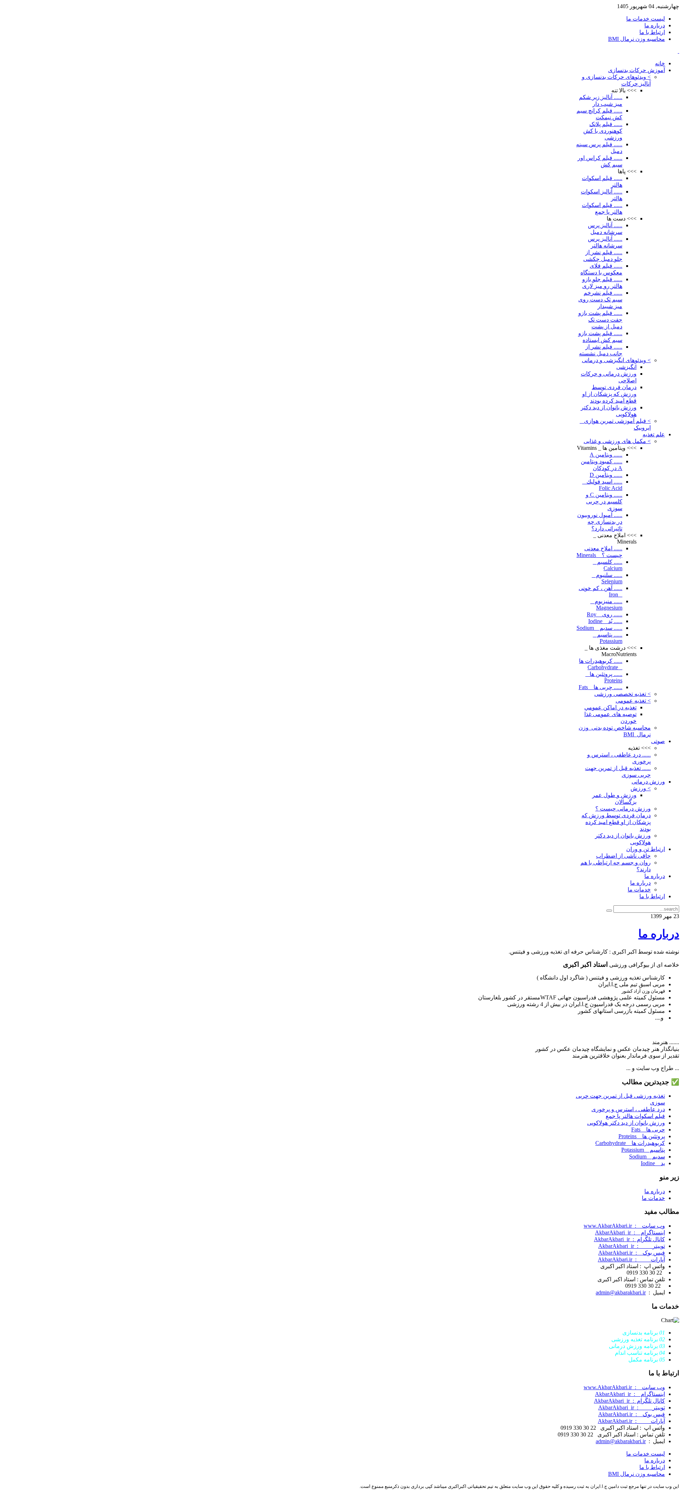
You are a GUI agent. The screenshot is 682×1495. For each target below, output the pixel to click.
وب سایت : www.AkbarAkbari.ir (624, 1226)
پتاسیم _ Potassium (643, 1150)
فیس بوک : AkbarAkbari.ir (631, 1253)
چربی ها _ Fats (648, 1129)
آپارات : (631, 1259)
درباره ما (658, 933)
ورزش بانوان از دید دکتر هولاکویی (626, 1123)
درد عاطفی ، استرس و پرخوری (628, 1109)
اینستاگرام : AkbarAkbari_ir (630, 1232)
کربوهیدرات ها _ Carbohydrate (630, 1143)
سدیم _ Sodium (647, 1156)
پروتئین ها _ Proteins (641, 1136)
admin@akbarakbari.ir (621, 1292)
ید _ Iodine (653, 1163)
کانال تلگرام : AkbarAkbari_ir (629, 1239)
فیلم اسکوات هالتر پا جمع (635, 1116)
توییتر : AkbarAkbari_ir (631, 1246)
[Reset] (609, 911)
